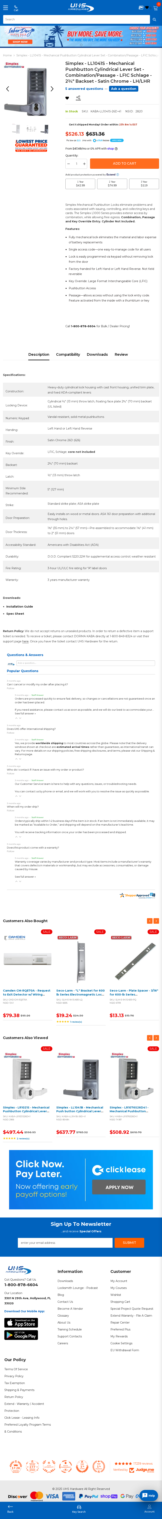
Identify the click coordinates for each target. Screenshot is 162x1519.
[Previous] (9, 89)
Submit (129, 1243)
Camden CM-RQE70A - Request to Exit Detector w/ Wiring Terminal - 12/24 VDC (26, 994)
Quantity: (71, 155)
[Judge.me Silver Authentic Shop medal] (49, 1466)
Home (7, 55)
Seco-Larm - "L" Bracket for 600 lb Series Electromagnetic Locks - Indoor (80, 994)
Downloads (97, 354)
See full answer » (25, 713)
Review (121, 354)
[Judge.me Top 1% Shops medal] (82, 1466)
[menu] (5, 7)
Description (38, 354)
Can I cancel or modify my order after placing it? (37, 684)
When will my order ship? (23, 806)
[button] (16, 718)
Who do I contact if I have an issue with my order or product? (45, 769)
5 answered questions (84, 89)
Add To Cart (124, 163)
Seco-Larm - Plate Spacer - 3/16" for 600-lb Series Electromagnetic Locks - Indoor (134, 994)
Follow (10, 688)
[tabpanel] (81, 36)
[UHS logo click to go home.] (81, 7)
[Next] (53, 89)
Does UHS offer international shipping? (31, 728)
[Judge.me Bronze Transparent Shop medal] (65, 1466)
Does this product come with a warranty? (33, 847)
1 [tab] (81, 45)
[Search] (81, 19)
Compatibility (68, 354)
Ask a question (123, 89)
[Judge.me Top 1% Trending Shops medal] (98, 1466)
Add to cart (27, 963)
